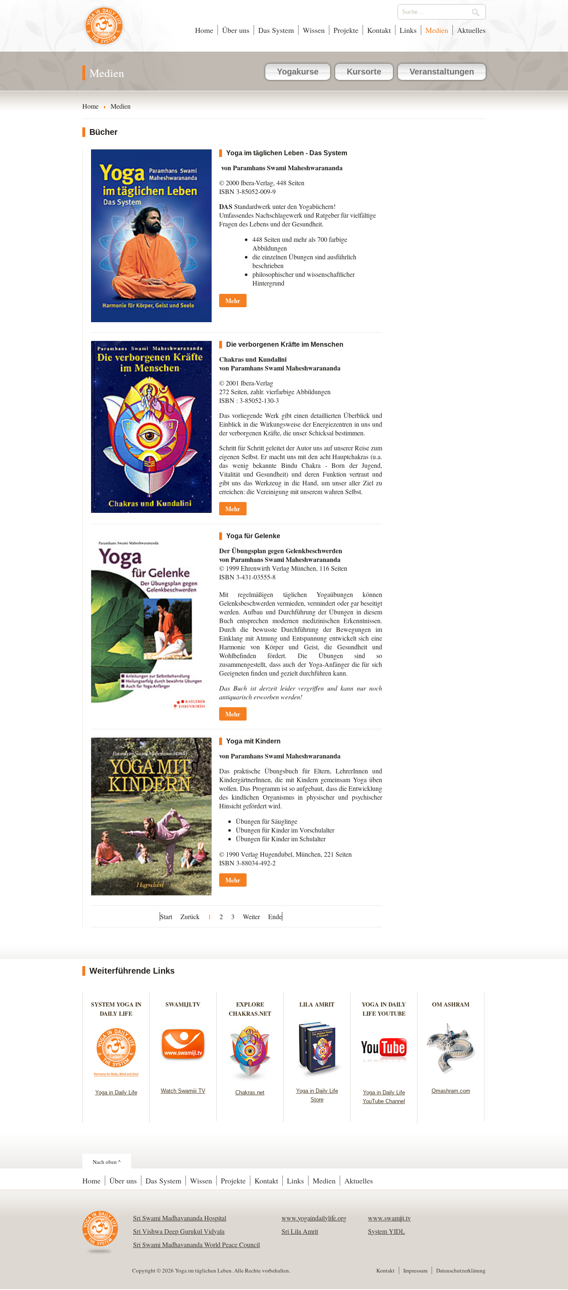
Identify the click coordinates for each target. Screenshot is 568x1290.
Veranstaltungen (442, 71)
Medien (436, 30)
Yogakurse (298, 71)
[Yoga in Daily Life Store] (317, 1077)
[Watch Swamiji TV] (183, 1077)
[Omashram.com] (451, 1077)
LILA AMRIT (316, 1004)
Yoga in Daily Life (116, 1092)
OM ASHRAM (450, 1004)
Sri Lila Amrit (300, 1231)
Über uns (235, 30)
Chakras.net (249, 1092)
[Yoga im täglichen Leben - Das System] (151, 319)
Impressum (415, 1270)
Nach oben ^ (107, 1162)
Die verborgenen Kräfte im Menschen (284, 344)
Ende (275, 916)
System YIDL (386, 1231)
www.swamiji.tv (389, 1217)
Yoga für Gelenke (253, 535)
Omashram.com (451, 1091)
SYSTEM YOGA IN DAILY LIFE (116, 1009)
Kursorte (364, 71)
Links (408, 30)
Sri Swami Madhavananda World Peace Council (196, 1244)
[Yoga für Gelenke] (151, 706)
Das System (276, 30)
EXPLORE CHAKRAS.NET (250, 1009)
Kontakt (379, 30)
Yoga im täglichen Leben (104, 30)
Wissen (314, 30)
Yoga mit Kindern (253, 741)
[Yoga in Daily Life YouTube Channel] (384, 1078)
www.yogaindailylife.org (314, 1217)
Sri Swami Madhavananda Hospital (179, 1217)
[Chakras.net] (250, 1078)
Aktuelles (471, 30)
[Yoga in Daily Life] (116, 1078)
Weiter (251, 916)
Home (204, 30)
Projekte (345, 30)
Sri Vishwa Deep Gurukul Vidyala (179, 1231)
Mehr (232, 300)
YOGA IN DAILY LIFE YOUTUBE (384, 1009)
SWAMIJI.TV (182, 1004)
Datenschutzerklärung (461, 1270)
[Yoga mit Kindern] (151, 892)
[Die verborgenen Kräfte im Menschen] (151, 510)
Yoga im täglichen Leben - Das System (286, 153)
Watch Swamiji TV (183, 1091)
